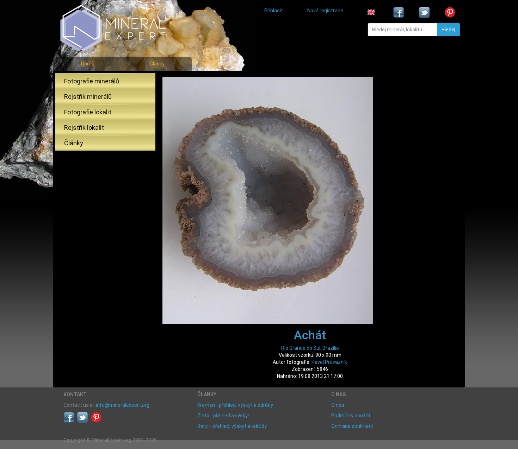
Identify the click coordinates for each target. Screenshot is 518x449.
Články (157, 64)
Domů (87, 64)
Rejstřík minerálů (88, 96)
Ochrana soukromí (352, 426)
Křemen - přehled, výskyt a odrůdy (235, 405)
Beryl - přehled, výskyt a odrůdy (232, 426)
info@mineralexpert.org (122, 405)
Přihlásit (273, 10)
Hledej (448, 29)
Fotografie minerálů (91, 81)
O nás (337, 405)
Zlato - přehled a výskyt (223, 415)
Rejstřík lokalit (84, 127)
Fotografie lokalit (87, 112)
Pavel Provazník (329, 362)
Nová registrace (325, 10)
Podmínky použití (350, 415)
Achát (310, 335)
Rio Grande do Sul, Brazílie (310, 348)
